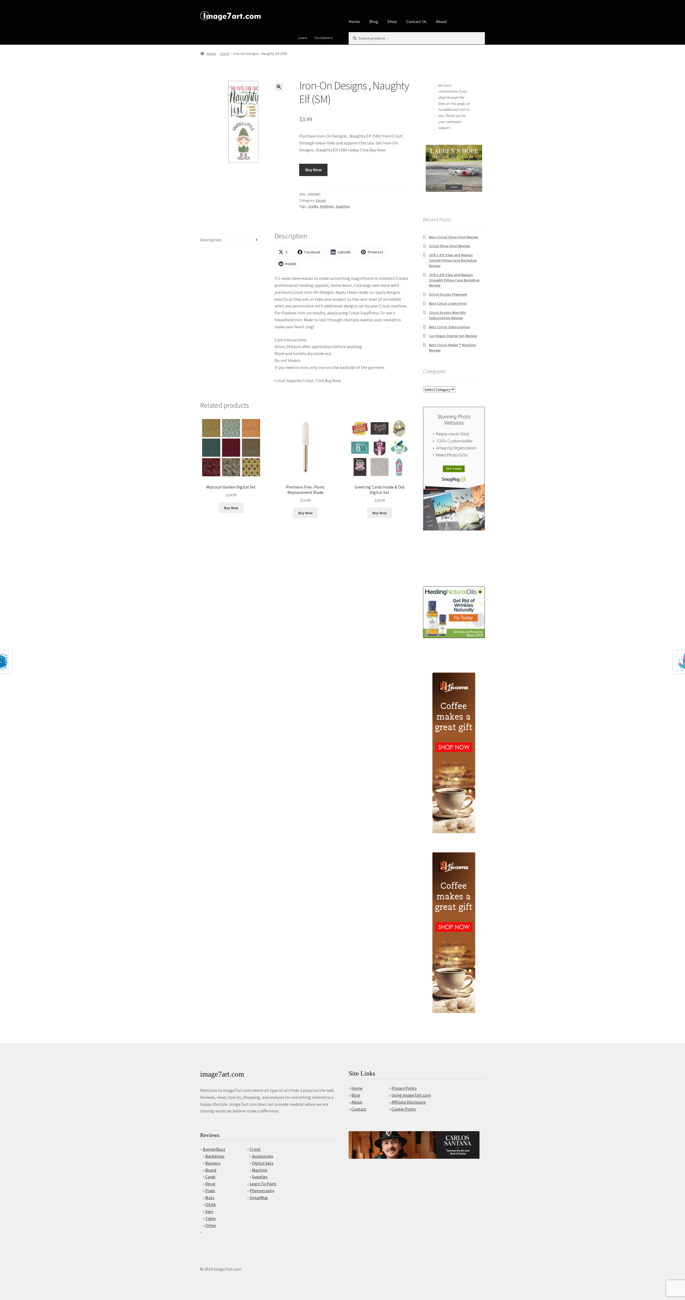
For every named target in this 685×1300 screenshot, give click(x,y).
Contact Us (416, 21)
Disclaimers (324, 37)
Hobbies (327, 206)
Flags (210, 1190)
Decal (210, 1183)
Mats (209, 1197)
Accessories (262, 1156)
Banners (212, 1163)
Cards (210, 1176)
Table (210, 1218)
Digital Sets (262, 1163)
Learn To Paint (263, 1183)
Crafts (313, 206)
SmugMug (259, 1197)
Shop (392, 21)
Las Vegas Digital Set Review (453, 335)
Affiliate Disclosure (408, 1102)
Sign (209, 1211)
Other (210, 1225)
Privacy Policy (404, 1088)
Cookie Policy (403, 1109)
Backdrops (214, 1156)
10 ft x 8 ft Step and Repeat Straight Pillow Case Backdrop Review (454, 280)
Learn (302, 37)
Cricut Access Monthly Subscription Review (447, 315)
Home (354, 21)
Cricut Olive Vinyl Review (449, 245)
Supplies (343, 206)
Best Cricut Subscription (449, 327)
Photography (262, 1190)
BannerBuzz (214, 1149)
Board (210, 1170)
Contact (358, 1109)
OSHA (210, 1204)
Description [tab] (211, 239)
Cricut (224, 53)
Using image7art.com (411, 1095)
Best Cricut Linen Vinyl (447, 303)
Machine (259, 1170)
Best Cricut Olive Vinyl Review (453, 237)
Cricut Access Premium (448, 294)
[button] (279, 86)
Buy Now (313, 169)
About (441, 21)
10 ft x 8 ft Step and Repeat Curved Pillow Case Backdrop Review (453, 260)
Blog (373, 21)
